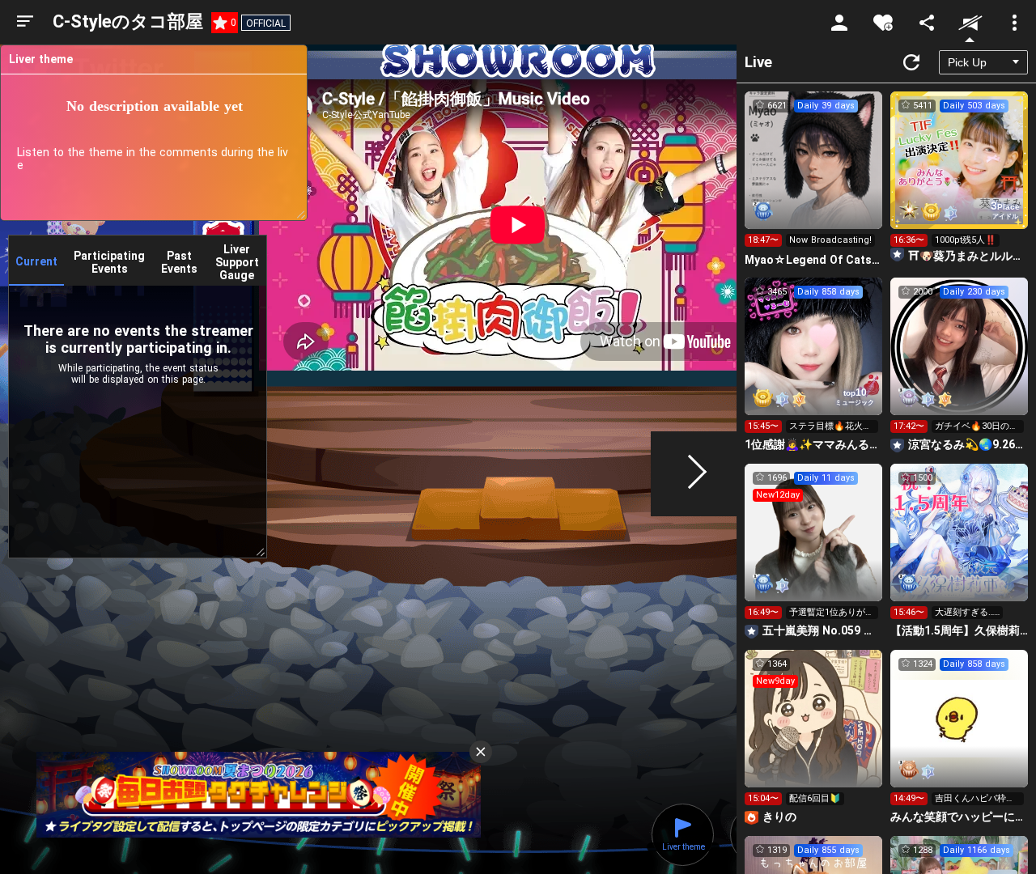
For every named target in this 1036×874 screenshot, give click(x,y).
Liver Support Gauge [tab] (237, 262)
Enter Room (814, 174)
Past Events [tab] (179, 262)
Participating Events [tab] (109, 262)
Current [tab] (36, 261)
